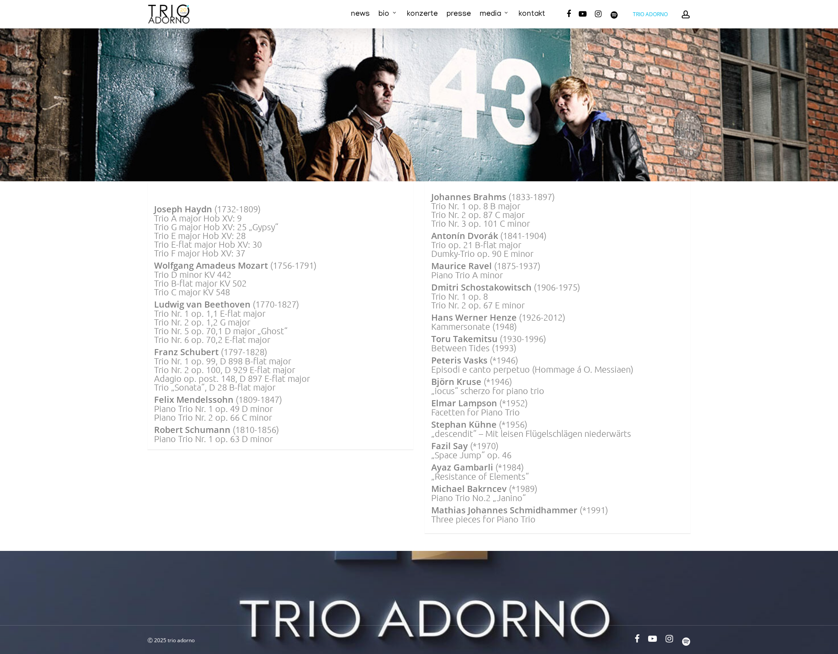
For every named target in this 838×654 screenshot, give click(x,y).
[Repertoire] (160, 196)
